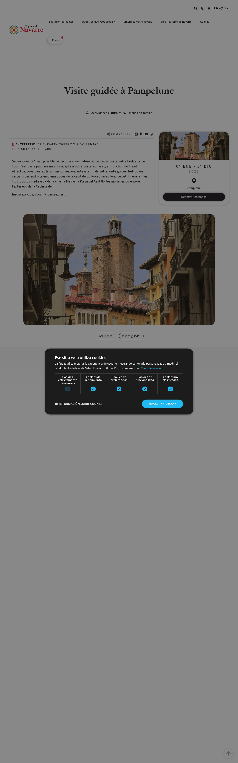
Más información (152, 368)
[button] (78, 403)
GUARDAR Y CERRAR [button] (162, 403)
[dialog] (119, 381)
